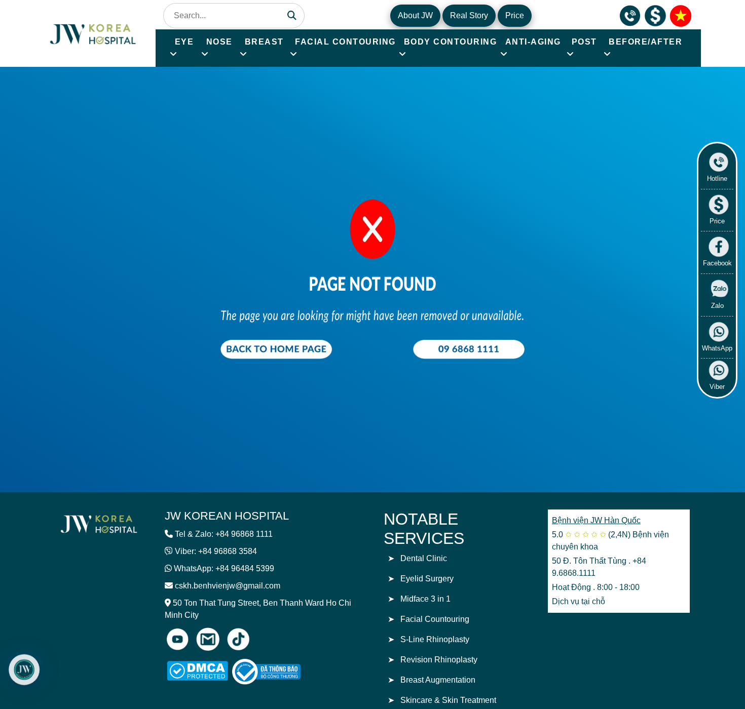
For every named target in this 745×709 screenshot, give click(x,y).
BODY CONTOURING (450, 41)
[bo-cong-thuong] (277, 672)
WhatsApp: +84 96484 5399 (224, 568)
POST (584, 41)
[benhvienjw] (680, 15)
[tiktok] (238, 639)
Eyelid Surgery (427, 578)
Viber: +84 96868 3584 (216, 551)
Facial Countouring (434, 619)
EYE (184, 41)
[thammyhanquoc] (93, 32)
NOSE (219, 41)
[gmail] (207, 639)
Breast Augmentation (437, 680)
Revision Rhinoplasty (438, 659)
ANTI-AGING (533, 41)
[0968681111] (630, 15)
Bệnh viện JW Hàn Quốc (596, 520)
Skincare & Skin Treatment (448, 700)
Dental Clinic (423, 558)
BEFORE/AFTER (645, 41)
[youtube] (177, 639)
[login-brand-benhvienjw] (98, 523)
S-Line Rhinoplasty (434, 639)
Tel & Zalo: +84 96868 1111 (224, 534)
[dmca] (197, 671)
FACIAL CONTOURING (345, 41)
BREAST (264, 41)
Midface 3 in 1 (425, 599)
